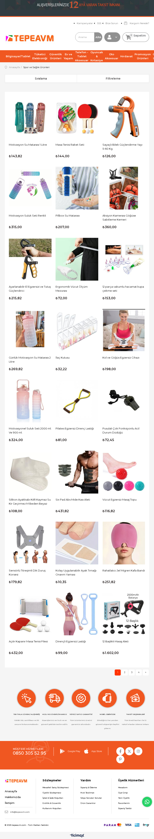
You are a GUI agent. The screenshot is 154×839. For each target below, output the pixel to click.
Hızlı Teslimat (87, 792)
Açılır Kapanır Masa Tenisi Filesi (28, 641)
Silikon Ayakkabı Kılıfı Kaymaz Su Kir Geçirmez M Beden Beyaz (30, 501)
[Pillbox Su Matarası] (77, 188)
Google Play (74, 751)
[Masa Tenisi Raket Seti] (77, 117)
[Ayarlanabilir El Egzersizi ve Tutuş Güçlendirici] (30, 259)
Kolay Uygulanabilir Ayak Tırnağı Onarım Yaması (76, 572)
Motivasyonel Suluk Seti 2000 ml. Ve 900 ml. (30, 430)
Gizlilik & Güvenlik (52, 803)
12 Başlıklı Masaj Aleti (115, 641)
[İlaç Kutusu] (77, 330)
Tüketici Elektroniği (39, 56)
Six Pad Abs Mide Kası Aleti (73, 499)
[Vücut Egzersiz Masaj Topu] (123, 472)
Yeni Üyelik (124, 798)
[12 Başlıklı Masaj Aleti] (123, 614)
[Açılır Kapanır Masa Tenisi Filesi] (30, 614)
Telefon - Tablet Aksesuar (81, 56)
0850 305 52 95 (29, 753)
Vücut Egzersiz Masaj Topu (119, 499)
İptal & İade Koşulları (53, 798)
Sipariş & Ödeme (88, 787)
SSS (99, 23)
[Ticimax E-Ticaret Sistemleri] (77, 836)
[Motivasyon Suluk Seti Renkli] (30, 188)
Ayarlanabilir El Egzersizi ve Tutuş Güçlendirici (30, 288)
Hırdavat (126, 56)
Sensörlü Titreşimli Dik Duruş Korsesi (27, 572)
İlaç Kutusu (63, 357)
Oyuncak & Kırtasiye (96, 56)
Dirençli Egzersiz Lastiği (71, 641)
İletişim (9, 802)
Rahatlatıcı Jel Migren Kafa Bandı (123, 570)
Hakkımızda (13, 797)
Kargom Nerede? (139, 23)
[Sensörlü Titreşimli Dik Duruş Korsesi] (30, 543)
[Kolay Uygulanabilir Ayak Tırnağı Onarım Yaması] (77, 543)
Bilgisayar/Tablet (18, 56)
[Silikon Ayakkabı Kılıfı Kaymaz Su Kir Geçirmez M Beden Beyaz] (30, 472)
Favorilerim (124, 803)
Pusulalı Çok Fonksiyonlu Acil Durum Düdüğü (120, 430)
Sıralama (41, 78)
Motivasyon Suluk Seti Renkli (27, 215)
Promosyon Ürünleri (143, 56)
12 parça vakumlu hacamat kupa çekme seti (123, 288)
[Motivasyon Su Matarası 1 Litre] (30, 117)
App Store (96, 751)
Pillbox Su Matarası (68, 215)
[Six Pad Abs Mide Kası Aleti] (77, 472)
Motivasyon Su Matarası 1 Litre (28, 144)
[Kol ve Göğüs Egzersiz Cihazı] (123, 330)
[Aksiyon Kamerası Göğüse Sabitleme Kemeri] (123, 188)
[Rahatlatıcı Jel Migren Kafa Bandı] (123, 543)
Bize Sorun (111, 23)
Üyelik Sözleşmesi (52, 792)
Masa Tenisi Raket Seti (70, 144)
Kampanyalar (85, 23)
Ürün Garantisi (87, 803)
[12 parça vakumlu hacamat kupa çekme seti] (123, 259)
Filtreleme (113, 78)
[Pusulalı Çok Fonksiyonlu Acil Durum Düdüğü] (123, 401)
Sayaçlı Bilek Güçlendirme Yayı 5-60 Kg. (122, 146)
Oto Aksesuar (111, 56)
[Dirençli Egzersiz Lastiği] (77, 614)
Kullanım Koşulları (52, 808)
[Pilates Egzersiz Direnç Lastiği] (77, 401)
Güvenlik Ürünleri (55, 56)
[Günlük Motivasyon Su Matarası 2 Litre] (30, 330)
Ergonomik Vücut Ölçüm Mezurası (72, 288)
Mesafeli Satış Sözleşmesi (56, 787)
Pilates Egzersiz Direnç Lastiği (75, 428)
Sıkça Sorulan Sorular (91, 798)
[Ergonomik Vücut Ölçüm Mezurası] (77, 259)
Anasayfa (11, 791)
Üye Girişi (123, 792)
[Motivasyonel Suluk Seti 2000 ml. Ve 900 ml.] (30, 401)
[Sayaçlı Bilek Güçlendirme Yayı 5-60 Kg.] (123, 117)
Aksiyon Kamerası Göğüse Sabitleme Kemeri (119, 217)
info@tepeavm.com (20, 812)
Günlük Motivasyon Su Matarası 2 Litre (30, 359)
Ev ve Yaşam (68, 56)
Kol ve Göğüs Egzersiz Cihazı (120, 357)
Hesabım (123, 787)
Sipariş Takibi (125, 808)
